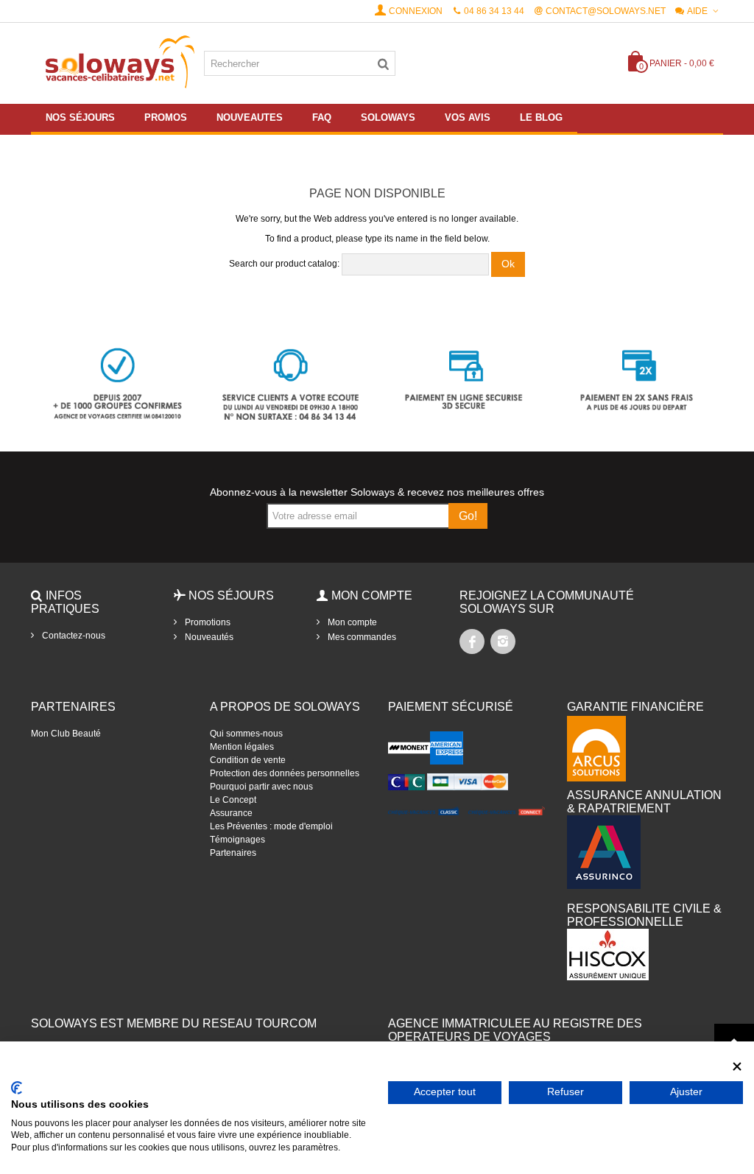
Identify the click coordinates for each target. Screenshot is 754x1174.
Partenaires (233, 853)
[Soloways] (117, 62)
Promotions (206, 622)
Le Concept (233, 800)
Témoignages (237, 839)
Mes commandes (360, 637)
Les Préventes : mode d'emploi (271, 826)
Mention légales (242, 747)
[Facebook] (472, 641)
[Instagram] (502, 641)
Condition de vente (248, 760)
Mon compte (351, 622)
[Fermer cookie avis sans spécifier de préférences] (737, 1066)
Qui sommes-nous (246, 733)
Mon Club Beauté (66, 733)
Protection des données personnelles (284, 773)
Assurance (231, 813)
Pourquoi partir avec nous (261, 786)
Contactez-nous (72, 635)
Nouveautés (208, 637)
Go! (468, 516)
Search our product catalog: (284, 264)
